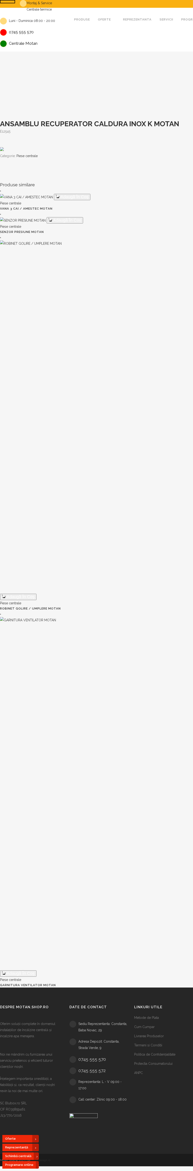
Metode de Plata (146, 1018)
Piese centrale (27, 156)
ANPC (138, 1073)
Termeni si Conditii (148, 1045)
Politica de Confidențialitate (154, 1054)
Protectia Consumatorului (153, 1063)
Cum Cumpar (144, 1027)
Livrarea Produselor (149, 1036)
